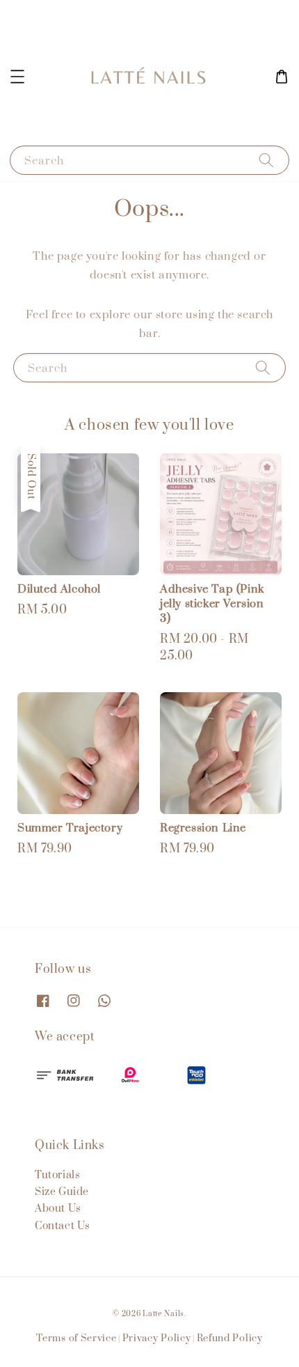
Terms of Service (76, 1338)
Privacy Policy (156, 1338)
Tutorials (57, 1175)
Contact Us (62, 1226)
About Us (58, 1208)
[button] (17, 76)
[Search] (266, 159)
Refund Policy (230, 1338)
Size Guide (62, 1191)
